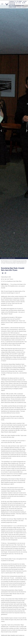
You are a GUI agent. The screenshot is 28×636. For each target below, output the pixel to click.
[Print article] (3, 273)
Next (26, 131)
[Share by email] (5, 273)
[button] (2, 4)
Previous (1, 131)
